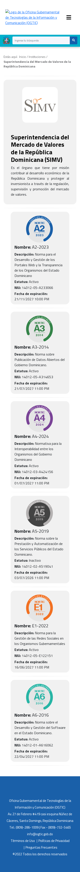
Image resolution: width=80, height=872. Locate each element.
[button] (73, 40)
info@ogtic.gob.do (40, 834)
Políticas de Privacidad (54, 840)
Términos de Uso (23, 840)
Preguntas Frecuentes (41, 847)
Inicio (22, 56)
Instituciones (37, 56)
